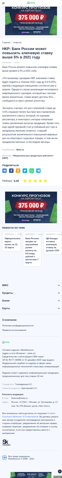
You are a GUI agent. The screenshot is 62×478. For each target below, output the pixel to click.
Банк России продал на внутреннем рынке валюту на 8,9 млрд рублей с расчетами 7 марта (32, 250)
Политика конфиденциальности (18, 325)
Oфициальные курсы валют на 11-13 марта (12, 243)
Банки (6, 301)
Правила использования (14, 330)
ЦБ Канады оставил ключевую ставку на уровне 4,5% (52, 244)
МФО (5, 285)
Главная (6, 42)
